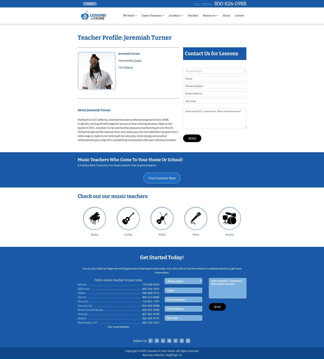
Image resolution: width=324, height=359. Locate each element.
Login (89, 3)
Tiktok (182, 341)
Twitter (157, 341)
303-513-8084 (150, 297)
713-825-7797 (150, 301)
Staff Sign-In (174, 355)
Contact (239, 15)
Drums (229, 234)
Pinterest (175, 341)
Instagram (188, 341)
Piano (94, 234)
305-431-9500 (150, 309)
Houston (83, 301)
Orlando (83, 314)
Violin (162, 234)
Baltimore (84, 288)
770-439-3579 (150, 284)
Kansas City (85, 305)
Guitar (137, 60)
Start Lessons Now (162, 178)
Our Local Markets (118, 326)
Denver (82, 297)
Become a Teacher (153, 355)
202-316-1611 (150, 288)
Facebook (150, 341)
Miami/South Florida (90, 310)
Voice (195, 234)
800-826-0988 (230, 3)
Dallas (81, 293)
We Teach (128, 15)
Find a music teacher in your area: (118, 280)
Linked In (163, 341)
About (226, 15)
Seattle (82, 318)
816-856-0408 (150, 305)
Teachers (193, 15)
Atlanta (128, 67)
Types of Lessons (151, 15)
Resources (209, 15)
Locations (174, 15)
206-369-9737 (150, 318)
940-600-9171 (150, 292)
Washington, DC (87, 322)
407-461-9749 (150, 314)
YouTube (169, 341)
